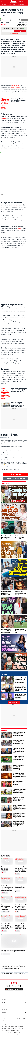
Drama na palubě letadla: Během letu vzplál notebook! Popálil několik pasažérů (19, 816)
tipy (6, 966)
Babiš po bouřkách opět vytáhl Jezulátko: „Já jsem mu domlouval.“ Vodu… (19, 741)
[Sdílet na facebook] (18, 25)
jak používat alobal (5, 970)
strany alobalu (14, 970)
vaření (2, 966)
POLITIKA (4, 674)
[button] (9, 989)
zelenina (3, 973)
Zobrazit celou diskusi (15, 478)
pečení (15, 973)
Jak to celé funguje (14, 33)
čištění (17, 966)
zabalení (3, 118)
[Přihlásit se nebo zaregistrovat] (26, 1)
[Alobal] (14, 172)
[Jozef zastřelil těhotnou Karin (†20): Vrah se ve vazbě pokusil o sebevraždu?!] (6, 768)
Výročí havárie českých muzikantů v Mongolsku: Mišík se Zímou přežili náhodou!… (19, 824)
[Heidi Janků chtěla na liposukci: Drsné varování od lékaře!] (6, 784)
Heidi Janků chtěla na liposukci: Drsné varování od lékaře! (19, 783)
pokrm (19, 228)
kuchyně (7, 973)
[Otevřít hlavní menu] (1, 1)
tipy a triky (22, 966)
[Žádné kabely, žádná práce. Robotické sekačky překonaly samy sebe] (6, 792)
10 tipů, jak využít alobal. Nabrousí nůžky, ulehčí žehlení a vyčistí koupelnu (18, 100)
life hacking (16, 968)
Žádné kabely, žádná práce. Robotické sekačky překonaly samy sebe (19, 791)
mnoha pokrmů (15, 87)
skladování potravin (9, 968)
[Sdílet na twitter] (20, 25)
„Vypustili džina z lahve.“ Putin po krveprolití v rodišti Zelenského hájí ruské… (19, 750)
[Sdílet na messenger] (22, 25)
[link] (7, 986)
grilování (19, 973)
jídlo (23, 973)
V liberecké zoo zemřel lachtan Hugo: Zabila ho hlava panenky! (18, 799)
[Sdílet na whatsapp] (24, 25)
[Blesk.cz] (13, 1)
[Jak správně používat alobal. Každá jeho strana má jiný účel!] (1, 18)
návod (2, 968)
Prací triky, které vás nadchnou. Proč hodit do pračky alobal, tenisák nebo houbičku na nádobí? (18, 404)
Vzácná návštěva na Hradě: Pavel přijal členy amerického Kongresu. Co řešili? (20, 688)
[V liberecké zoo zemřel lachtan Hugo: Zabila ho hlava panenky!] (6, 800)
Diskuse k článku (9, 435)
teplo (26, 973)
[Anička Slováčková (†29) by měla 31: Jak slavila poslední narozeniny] (6, 735)
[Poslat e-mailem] (26, 25)
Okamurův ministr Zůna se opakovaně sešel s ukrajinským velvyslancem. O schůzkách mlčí (20, 696)
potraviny (10, 966)
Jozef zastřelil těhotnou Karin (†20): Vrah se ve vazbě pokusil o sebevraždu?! (18, 768)
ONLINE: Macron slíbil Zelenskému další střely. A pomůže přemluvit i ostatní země (19, 776)
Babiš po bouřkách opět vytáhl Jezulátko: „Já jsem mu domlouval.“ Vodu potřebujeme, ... (20, 680)
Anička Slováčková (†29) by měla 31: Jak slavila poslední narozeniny (19, 733)
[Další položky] (26, 4)
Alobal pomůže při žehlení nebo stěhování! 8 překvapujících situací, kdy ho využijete (19, 390)
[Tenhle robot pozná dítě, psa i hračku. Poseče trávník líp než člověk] (6, 759)
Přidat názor (15, 474)
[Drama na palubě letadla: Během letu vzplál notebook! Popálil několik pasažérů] (6, 816)
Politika (2, 683)
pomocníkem (15, 85)
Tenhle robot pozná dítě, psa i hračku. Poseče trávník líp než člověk (19, 757)
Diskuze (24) (4, 24)
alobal (16, 205)
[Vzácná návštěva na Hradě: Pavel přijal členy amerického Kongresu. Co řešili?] (6, 808)
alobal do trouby (21, 970)
